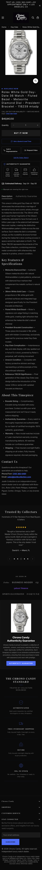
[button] (37, 17)
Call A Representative (11, 150)
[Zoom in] (35, 80)
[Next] (32, 559)
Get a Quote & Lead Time (22, 141)
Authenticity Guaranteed (21, 663)
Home (4, 27)
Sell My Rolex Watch (21, 158)
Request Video (32, 150)
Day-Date (14, 27)
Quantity (5, 125)
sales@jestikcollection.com (19, 477)
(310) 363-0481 (11, 114)
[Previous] (9, 559)
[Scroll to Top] (36, 858)
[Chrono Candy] (21, 17)
